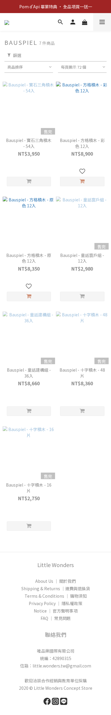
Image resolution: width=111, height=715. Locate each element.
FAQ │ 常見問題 (56, 618)
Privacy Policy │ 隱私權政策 (55, 603)
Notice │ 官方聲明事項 (56, 611)
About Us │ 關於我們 (55, 581)
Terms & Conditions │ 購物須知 (56, 596)
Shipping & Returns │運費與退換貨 (55, 588)
